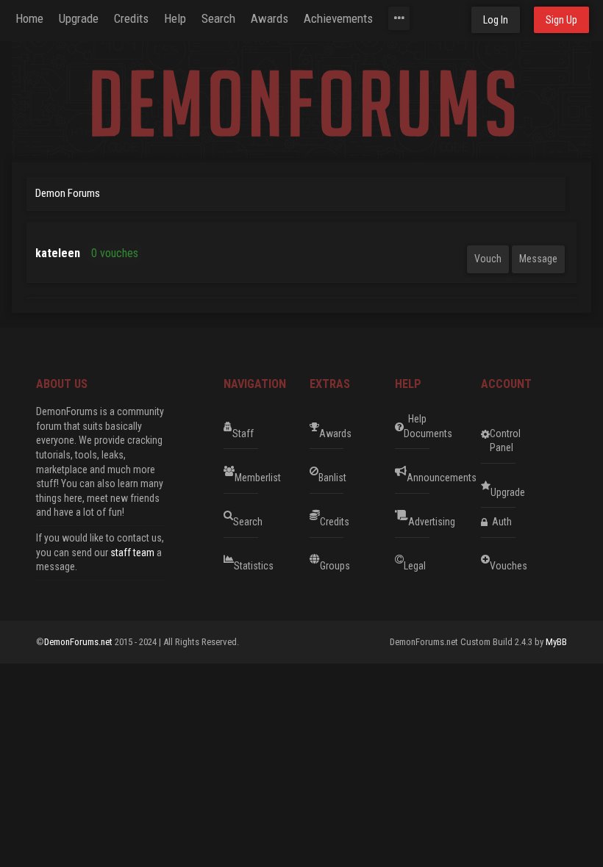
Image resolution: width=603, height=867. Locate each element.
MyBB (556, 641)
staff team (132, 552)
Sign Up (561, 20)
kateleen (57, 253)
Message (538, 259)
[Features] (399, 18)
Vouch (488, 259)
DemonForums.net (79, 641)
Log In (495, 20)
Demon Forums (67, 193)
